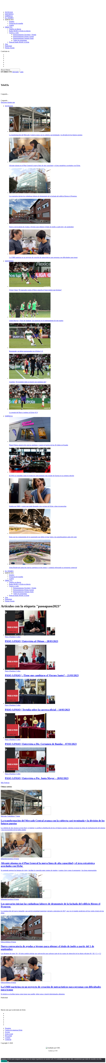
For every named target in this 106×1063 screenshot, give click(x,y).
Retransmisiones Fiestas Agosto (23, 36)
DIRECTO (8, 27)
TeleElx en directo (15, 29)
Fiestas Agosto (9, 48)
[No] (8, 1061)
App (6, 44)
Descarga (8, 102)
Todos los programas (20, 40)
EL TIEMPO (9, 18)
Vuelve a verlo (14, 33)
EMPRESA (9, 16)
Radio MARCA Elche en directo (20, 31)
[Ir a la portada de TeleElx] (14, 80)
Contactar (8, 1039)
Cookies (7, 1038)
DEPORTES (9, 14)
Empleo (11, 21)
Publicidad (8, 46)
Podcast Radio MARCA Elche (19, 42)
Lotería (11, 25)
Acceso (7, 1032)
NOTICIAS (9, 12)
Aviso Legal (9, 1034)
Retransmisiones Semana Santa (23, 38)
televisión (15, 72)
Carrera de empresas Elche (13, 1030)
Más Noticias (5, 783)
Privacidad (8, 1036)
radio (21, 72)
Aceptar (4, 1061)
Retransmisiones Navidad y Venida (24, 35)
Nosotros (8, 1028)
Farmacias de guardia (16, 23)
